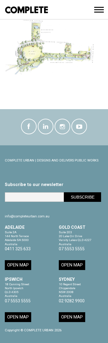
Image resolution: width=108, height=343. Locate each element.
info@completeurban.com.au (27, 216)
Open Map (18, 265)
